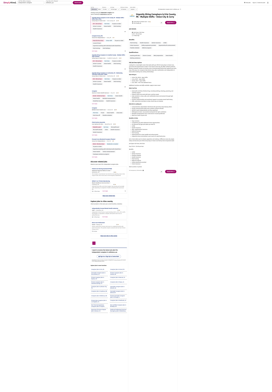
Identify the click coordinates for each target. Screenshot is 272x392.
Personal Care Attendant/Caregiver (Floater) (103, 139)
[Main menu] (268, 3)
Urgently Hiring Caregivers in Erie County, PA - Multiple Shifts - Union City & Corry (108, 18)
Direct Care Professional (98, 222)
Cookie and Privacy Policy (99, 261)
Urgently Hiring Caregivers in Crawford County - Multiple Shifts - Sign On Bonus (109, 55)
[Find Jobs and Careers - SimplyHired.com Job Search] (9, 3)
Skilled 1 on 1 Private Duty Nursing (101, 181)
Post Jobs (248, 2)
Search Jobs (78, 2)
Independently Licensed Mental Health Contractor (105, 208)
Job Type (112, 7)
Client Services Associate (98, 122)
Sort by (92, 7)
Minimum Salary (124, 7)
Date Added (132, 7)
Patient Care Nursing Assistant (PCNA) (102, 168)
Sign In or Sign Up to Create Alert (109, 256)
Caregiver (94, 91)
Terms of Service (117, 259)
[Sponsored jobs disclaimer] (180, 9)
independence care (105, 14)
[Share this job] (161, 22)
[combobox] (30, 2)
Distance (104, 7)
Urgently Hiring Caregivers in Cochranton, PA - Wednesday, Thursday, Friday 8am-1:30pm (107, 73)
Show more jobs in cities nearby (108, 236)
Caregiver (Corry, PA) (97, 36)
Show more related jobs (109, 195)
